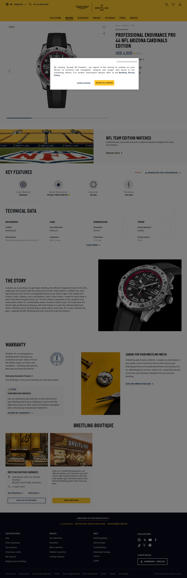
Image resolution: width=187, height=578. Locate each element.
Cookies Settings (83, 83)
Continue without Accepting (127, 61)
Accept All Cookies (104, 83)
